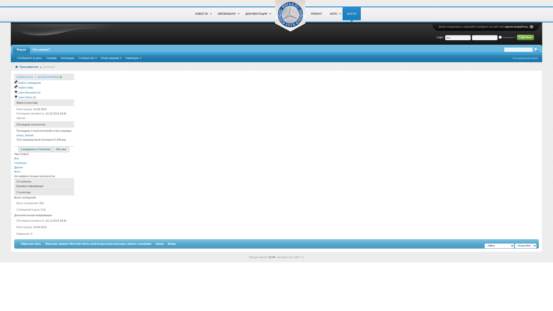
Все (16, 158)
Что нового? (41, 49)
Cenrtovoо (20, 163)
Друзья (18, 167)
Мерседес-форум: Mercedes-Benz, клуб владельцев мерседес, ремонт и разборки (98, 243)
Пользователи (29, 66)
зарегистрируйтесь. (516, 26)
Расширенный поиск (525, 58)
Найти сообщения (29, 82)
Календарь (67, 58)
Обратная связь (31, 243)
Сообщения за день (29, 58)
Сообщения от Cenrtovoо (36, 149)
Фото (17, 171)
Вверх (172, 243)
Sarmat (29, 135)
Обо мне (61, 149)
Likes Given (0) (27, 97)
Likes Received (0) (29, 92)
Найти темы (25, 87)
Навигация (132, 58)
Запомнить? (509, 37)
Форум (21, 49)
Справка (51, 58)
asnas (20, 135)
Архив (160, 243)
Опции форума (110, 58)
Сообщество (86, 58)
